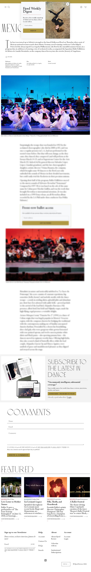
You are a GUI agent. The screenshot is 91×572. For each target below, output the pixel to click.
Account (41, 537)
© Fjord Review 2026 (80, 564)
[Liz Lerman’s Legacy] (34, 487)
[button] (9, 7)
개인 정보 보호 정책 (44, 447)
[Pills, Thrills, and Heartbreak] (57, 487)
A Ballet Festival (77, 502)
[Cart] (85, 7)
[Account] (81, 7)
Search (40, 550)
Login (69, 397)
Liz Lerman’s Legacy (33, 502)
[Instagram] (45, 560)
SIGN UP (33, 31)
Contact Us (42, 541)
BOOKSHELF (28, 499)
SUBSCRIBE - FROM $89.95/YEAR (62, 394)
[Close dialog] (67, 4)
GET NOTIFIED (45, 223)
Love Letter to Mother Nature (11, 503)
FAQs (40, 546)
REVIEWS (4, 499)
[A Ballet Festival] (80, 487)
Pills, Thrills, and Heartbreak (54, 503)
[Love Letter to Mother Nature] (11, 487)
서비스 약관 (56, 447)
